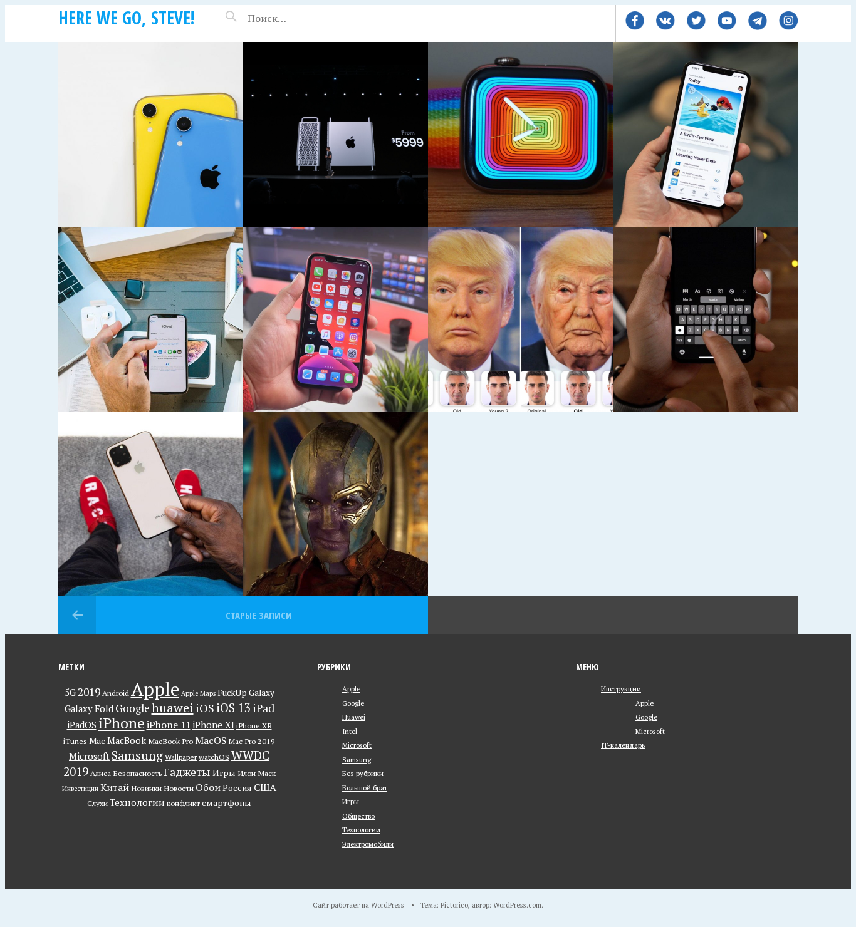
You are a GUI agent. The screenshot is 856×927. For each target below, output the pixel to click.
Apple (155, 689)
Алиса (100, 773)
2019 (89, 692)
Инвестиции (80, 788)
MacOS (210, 740)
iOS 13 (233, 707)
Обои (208, 787)
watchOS (214, 757)
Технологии (137, 803)
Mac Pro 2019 (251, 741)
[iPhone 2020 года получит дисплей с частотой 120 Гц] (705, 134)
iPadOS (82, 725)
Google (132, 708)
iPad (263, 708)
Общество (358, 816)
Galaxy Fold (89, 709)
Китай (114, 787)
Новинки (146, 788)
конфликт (183, 803)
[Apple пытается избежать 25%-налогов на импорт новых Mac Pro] (335, 134)
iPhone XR (254, 725)
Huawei (353, 717)
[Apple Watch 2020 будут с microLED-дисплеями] (520, 134)
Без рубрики (363, 773)
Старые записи (259, 615)
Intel (349, 731)
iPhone (121, 723)
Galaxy (261, 692)
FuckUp (232, 692)
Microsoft (89, 756)
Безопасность (137, 773)
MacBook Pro (170, 741)
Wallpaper (181, 757)
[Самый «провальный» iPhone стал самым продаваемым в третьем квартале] (150, 134)
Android (115, 693)
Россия (237, 788)
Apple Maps (198, 693)
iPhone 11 (169, 724)
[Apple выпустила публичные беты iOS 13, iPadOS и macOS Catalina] (335, 319)
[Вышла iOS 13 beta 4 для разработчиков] (705, 319)
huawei (173, 707)
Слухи (97, 803)
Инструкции (621, 688)
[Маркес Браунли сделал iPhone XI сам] (150, 504)
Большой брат (364, 787)
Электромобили (368, 844)
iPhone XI (213, 725)
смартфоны (226, 803)
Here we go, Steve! (126, 17)
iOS (205, 707)
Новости (179, 788)
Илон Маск (256, 773)
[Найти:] (300, 18)
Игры (224, 773)
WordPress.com (517, 904)
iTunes (75, 741)
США (265, 787)
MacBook (126, 741)
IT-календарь (623, 745)
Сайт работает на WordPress (358, 904)
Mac (97, 741)
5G (70, 692)
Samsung (137, 755)
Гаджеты (187, 772)
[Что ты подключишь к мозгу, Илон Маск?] (335, 504)
